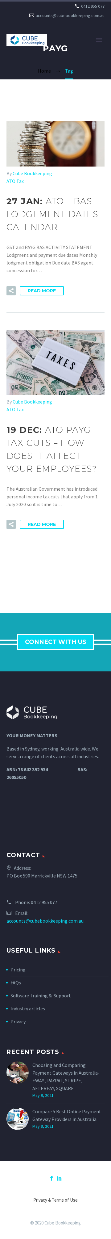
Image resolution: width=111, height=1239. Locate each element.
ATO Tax (15, 181)
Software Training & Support (40, 995)
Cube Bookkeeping (32, 173)
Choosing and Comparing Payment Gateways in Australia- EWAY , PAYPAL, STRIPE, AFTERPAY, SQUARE (66, 1076)
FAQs (15, 982)
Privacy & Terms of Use (55, 1200)
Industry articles (27, 1008)
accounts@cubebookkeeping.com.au (70, 15)
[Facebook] (51, 1178)
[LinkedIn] (59, 1178)
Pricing (18, 969)
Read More (42, 291)
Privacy (18, 1021)
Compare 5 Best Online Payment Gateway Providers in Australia (66, 1115)
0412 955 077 (93, 6)
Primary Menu (99, 39)
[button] (11, 290)
